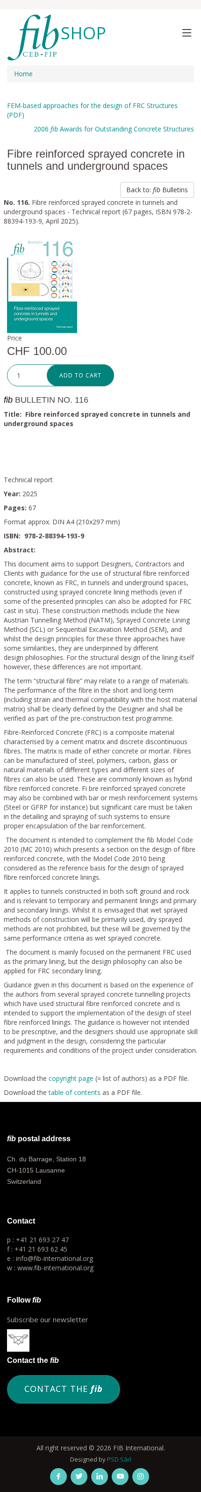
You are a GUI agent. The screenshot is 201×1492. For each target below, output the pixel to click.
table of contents (74, 1092)
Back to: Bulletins (157, 189)
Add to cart (80, 375)
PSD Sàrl (119, 1459)
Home (23, 73)
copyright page (71, 1078)
